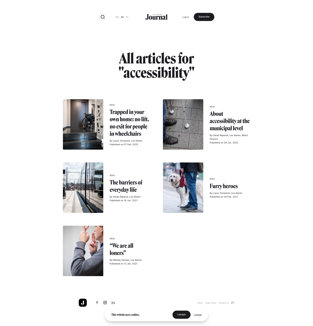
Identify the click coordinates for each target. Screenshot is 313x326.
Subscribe (204, 16)
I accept (181, 314)
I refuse (198, 314)
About (200, 303)
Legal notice (210, 303)
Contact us (224, 303)
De (117, 17)
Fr (127, 17)
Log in (186, 17)
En (122, 17)
